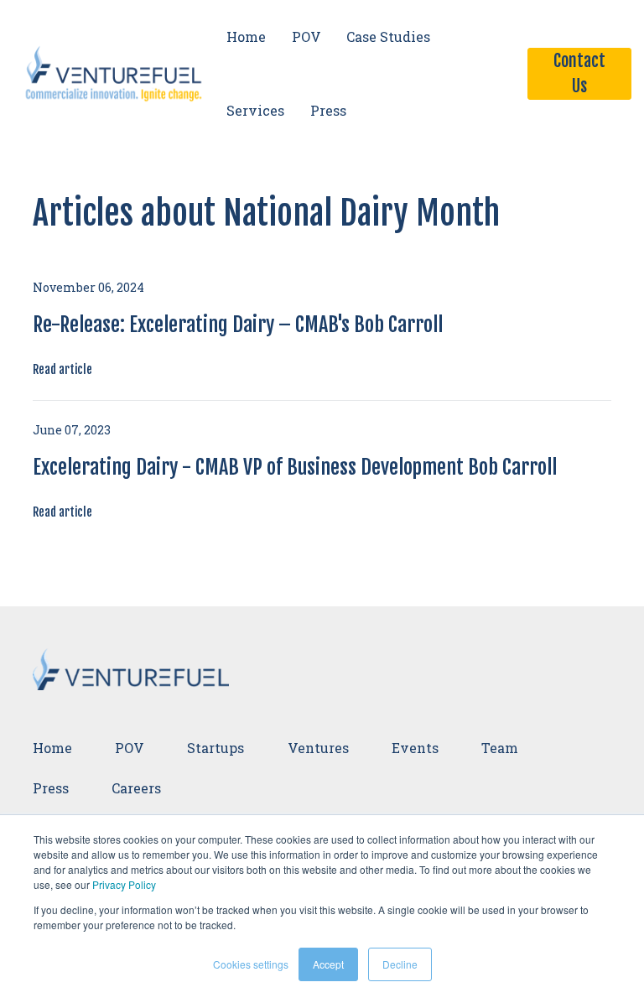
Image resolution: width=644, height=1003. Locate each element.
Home (246, 36)
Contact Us (579, 73)
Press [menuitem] (51, 788)
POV (306, 36)
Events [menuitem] (415, 747)
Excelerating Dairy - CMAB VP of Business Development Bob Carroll (295, 467)
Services (255, 110)
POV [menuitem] (129, 747)
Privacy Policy (124, 884)
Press (328, 110)
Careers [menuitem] (136, 788)
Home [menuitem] (52, 747)
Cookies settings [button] (250, 964)
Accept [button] (328, 964)
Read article (62, 369)
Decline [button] (400, 964)
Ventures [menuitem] (318, 747)
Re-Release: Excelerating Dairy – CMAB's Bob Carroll (238, 324)
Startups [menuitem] (215, 747)
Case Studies (388, 36)
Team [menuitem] (499, 747)
